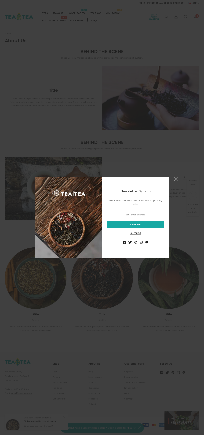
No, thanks (135, 233)
